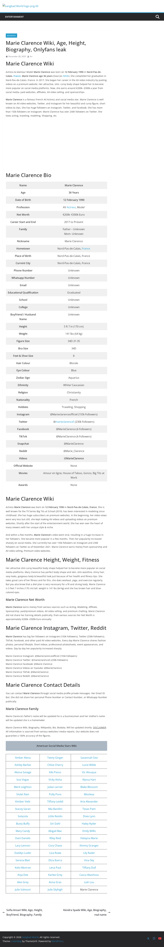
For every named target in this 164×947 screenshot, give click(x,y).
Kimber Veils (22, 801)
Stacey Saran (23, 809)
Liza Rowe (55, 853)
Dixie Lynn (89, 816)
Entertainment (14, 16)
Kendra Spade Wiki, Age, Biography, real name (85, 912)
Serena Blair (23, 860)
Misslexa (89, 794)
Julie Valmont (23, 889)
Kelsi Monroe (23, 867)
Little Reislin (55, 816)
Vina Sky (89, 860)
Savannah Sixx (89, 757)
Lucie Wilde (89, 765)
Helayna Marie (89, 838)
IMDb (66, 75)
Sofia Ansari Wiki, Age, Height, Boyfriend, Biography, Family (24, 912)
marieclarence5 (65, 421)
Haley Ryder (89, 823)
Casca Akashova (89, 875)
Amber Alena (23, 757)
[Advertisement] (57, 145)
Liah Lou (89, 882)
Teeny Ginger (55, 757)
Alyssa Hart (89, 779)
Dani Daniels (22, 838)
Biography (11, 35)
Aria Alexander (89, 801)
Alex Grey (23, 882)
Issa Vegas (22, 779)
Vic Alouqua (89, 772)
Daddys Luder (22, 853)
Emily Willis (89, 831)
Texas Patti (89, 809)
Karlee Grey (55, 875)
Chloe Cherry (55, 765)
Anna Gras (55, 882)
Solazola (23, 816)
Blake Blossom (89, 787)
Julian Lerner (55, 787)
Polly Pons (55, 794)
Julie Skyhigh (55, 889)
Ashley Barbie (23, 765)
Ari (31, 56)
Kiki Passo (55, 772)
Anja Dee (22, 875)
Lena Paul (55, 867)
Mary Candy (23, 831)
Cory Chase (55, 845)
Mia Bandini (55, 809)
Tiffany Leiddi (55, 801)
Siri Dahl (55, 823)
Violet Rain (22, 794)
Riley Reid (55, 838)
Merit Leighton (23, 787)
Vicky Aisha (55, 779)
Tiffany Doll (89, 867)
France (17, 75)
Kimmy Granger (89, 845)
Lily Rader (89, 853)
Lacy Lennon (22, 845)
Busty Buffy (23, 823)
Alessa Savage (22, 772)
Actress (71, 207)
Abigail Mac (55, 831)
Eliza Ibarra (55, 860)
